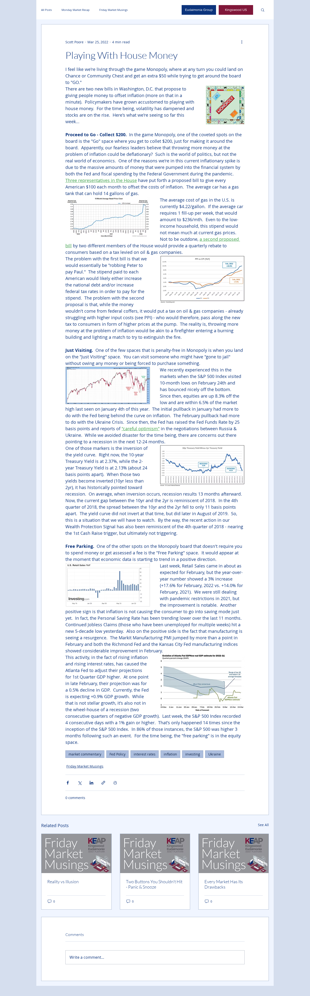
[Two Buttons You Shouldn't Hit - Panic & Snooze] (155, 853)
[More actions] (242, 42)
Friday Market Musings (113, 9)
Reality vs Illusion (63, 881)
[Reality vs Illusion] (76, 853)
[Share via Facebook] (67, 782)
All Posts (46, 9)
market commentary (85, 754)
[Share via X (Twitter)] (79, 782)
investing (192, 754)
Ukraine (214, 754)
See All (263, 824)
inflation (170, 754)
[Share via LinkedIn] (91, 782)
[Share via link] (103, 782)
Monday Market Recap (76, 9)
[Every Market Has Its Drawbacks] (234, 853)
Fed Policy (117, 754)
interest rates (144, 754)
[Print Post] (115, 782)
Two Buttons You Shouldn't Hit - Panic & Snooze (154, 884)
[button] (262, 10)
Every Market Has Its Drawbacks (223, 884)
